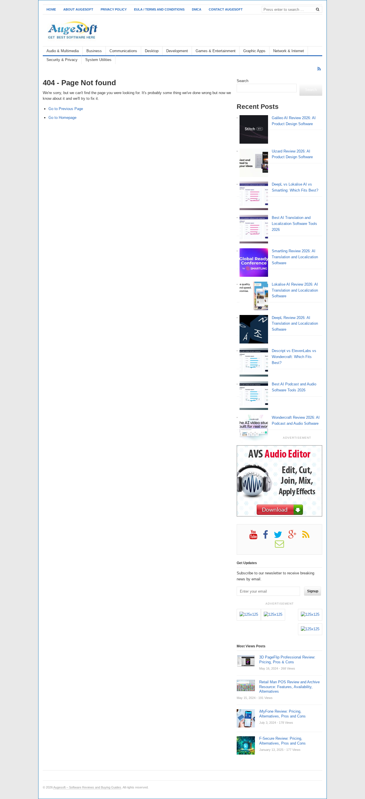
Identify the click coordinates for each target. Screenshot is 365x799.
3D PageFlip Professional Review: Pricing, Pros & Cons (287, 659)
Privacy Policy (114, 9)
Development (177, 51)
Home (51, 9)
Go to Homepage (62, 117)
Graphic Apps (254, 51)
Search (242, 81)
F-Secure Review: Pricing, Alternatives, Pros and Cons (282, 740)
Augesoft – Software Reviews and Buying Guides (87, 787)
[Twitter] (281, 536)
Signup (312, 591)
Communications (123, 51)
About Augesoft (78, 9)
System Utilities (98, 60)
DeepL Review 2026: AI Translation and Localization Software (295, 324)
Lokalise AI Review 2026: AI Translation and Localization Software (295, 290)
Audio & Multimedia (62, 51)
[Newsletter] (282, 546)
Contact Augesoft (226, 9)
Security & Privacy (62, 60)
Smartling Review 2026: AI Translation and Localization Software (295, 257)
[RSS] (319, 68)
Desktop (152, 51)
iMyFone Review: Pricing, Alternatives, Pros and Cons (282, 713)
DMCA (196, 9)
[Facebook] (268, 536)
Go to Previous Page (65, 109)
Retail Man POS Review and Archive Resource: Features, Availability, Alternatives (289, 687)
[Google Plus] (295, 536)
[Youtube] (256, 536)
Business (94, 51)
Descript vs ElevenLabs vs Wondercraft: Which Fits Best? (294, 357)
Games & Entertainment (216, 51)
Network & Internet (288, 51)
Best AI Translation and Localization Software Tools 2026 (294, 223)
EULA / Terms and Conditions (159, 9)
